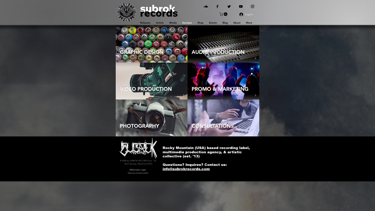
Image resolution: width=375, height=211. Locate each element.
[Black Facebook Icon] (217, 6)
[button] (223, 14)
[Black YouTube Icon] (241, 6)
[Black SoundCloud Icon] (205, 6)
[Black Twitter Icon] (229, 6)
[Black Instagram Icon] (252, 6)
